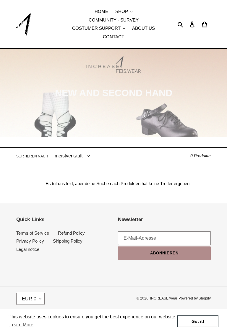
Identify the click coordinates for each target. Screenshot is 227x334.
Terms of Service (32, 233)
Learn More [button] (21, 324)
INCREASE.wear (163, 298)
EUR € (29, 298)
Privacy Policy (30, 240)
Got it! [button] (198, 321)
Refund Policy (71, 233)
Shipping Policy (67, 240)
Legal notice (27, 249)
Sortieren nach (32, 156)
